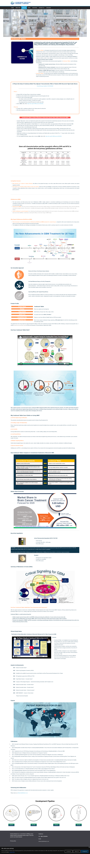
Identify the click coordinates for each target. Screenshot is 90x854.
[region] (45, 850)
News (29, 7)
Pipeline (24, 7)
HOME (12, 7)
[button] (11, 825)
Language (48, 7)
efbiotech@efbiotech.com (23, 792)
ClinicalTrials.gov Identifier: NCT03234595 (45, 86)
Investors (34, 7)
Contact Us (41, 7)
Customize (68, 851)
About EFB (18, 7)
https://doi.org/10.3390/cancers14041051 (35, 103)
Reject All (77, 851)
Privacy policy (13, 840)
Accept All (85, 851)
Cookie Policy (12, 852)
